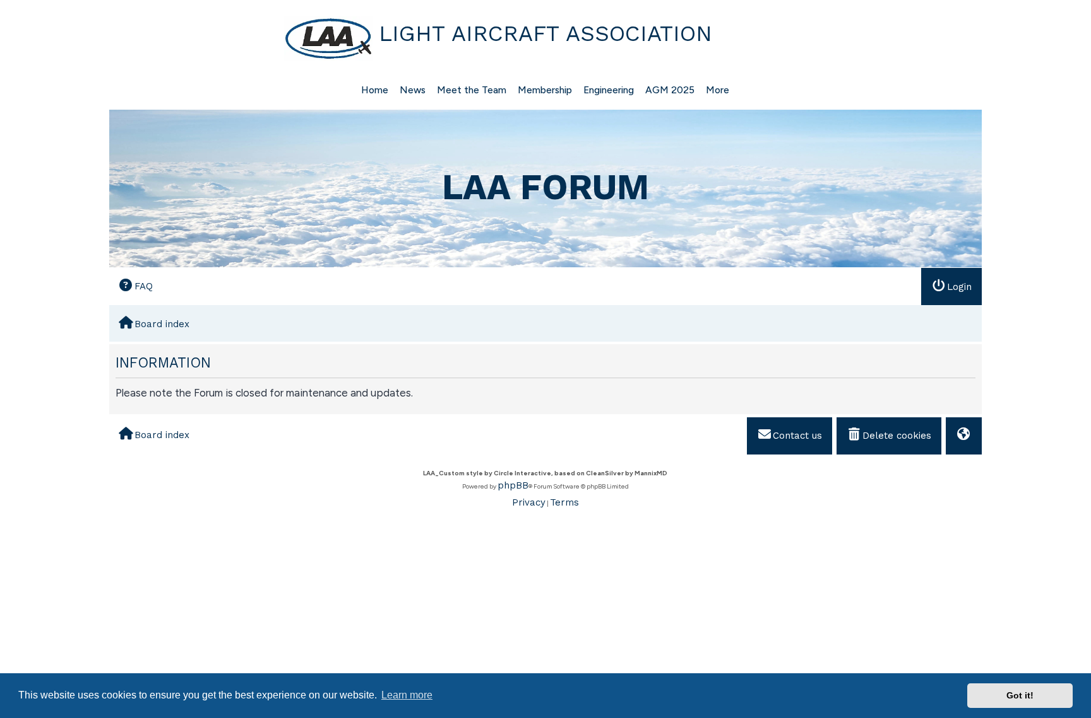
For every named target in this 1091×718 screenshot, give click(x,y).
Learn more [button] (406, 695)
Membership (545, 90)
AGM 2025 (670, 90)
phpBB (513, 485)
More (717, 90)
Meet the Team (471, 90)
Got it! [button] (1020, 695)
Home (374, 90)
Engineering (608, 90)
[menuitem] (135, 286)
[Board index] (242, 38)
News (413, 90)
